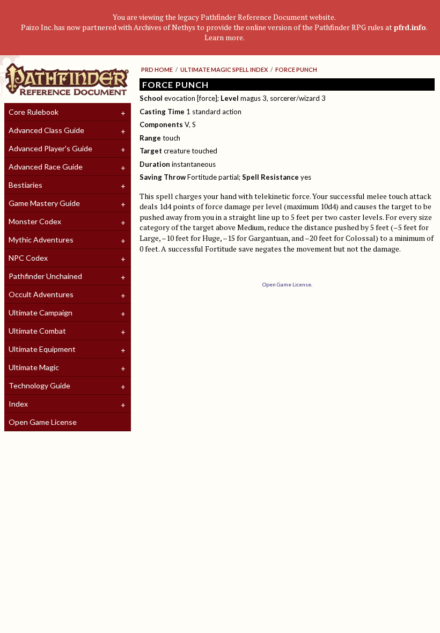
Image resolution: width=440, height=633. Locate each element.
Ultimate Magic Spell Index (224, 69)
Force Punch (296, 69)
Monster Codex (35, 221)
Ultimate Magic (34, 367)
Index (18, 403)
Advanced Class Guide (46, 130)
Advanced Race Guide (46, 166)
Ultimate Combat (37, 330)
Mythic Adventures (41, 239)
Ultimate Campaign (40, 312)
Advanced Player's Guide (50, 148)
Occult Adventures (41, 294)
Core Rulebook (33, 111)
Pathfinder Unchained (45, 276)
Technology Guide (39, 385)
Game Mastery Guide (44, 203)
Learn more (223, 37)
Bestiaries (25, 184)
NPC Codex (28, 257)
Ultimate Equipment (42, 349)
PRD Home (157, 69)
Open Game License (43, 421)
